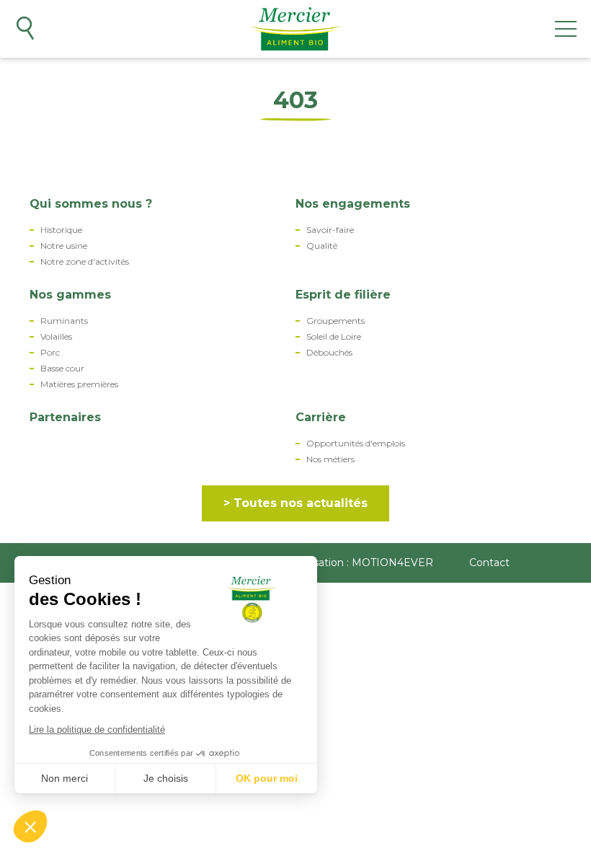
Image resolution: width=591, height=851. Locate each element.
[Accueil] (295, 29)
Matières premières (79, 384)
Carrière (321, 417)
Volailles (56, 336)
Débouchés (329, 352)
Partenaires (65, 417)
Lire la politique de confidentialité (97, 729)
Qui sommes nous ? (91, 204)
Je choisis (165, 778)
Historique (61, 230)
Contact (489, 562)
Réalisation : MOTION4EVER (361, 562)
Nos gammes (70, 294)
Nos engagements (353, 204)
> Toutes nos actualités (295, 503)
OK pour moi (267, 778)
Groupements (335, 321)
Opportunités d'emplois (355, 443)
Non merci (64, 778)
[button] (30, 826)
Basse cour (62, 368)
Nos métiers (330, 459)
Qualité (321, 246)
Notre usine (63, 246)
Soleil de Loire (333, 336)
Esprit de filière (343, 294)
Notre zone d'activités (84, 261)
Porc (50, 352)
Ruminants (64, 321)
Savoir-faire (330, 230)
